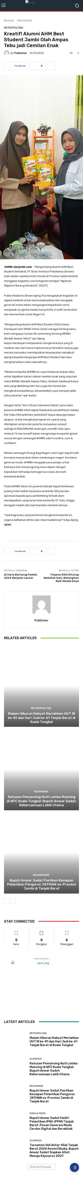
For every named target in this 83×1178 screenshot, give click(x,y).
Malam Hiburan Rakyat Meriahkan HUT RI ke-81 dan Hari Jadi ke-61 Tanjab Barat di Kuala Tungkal (41, 718)
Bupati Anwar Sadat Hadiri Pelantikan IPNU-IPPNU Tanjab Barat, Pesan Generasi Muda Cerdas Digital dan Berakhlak (52, 1123)
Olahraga (41, 791)
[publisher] (7, 53)
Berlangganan (67, 931)
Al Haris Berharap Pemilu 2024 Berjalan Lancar (20, 576)
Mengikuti (41, 931)
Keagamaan (41, 875)
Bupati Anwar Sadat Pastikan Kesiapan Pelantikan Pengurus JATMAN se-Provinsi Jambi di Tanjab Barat (41, 884)
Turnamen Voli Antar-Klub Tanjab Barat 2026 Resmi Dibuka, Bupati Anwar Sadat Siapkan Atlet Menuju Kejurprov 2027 (54, 1150)
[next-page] (13, 901)
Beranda (9, 20)
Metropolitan (24, 20)
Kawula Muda (38, 1113)
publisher (20, 53)
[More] (51, 66)
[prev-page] (6, 901)
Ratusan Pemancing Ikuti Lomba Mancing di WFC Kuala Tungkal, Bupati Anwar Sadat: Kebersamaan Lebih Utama (41, 801)
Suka (16, 931)
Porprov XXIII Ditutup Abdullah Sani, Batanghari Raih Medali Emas (61, 577)
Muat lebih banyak (40, 1167)
